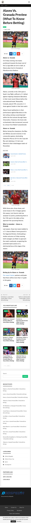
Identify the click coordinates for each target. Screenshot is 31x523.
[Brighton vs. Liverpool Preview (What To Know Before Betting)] (9, 313)
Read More (19, 521)
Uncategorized (8, 464)
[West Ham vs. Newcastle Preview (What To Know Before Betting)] (6, 179)
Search (5, 373)
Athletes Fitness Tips (9, 459)
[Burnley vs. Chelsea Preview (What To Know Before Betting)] (9, 332)
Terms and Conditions (14, 513)
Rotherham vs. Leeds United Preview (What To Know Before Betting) (7, 298)
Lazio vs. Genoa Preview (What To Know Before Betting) (14, 394)
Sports (5, 311)
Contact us (13, 507)
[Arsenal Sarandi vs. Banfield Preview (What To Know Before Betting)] (6, 155)
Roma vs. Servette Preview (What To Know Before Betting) (15, 397)
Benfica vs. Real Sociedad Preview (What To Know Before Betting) (24, 298)
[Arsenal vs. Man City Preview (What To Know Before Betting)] (6, 163)
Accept (13, 521)
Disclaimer (19, 510)
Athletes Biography (9, 456)
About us (21, 507)
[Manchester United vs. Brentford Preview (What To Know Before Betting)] (22, 332)
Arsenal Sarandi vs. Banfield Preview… (18, 154)
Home (6, 507)
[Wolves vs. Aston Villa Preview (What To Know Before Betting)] (6, 171)
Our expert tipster (8, 275)
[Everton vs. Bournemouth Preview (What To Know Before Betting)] (22, 313)
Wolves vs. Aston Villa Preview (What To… (19, 169)
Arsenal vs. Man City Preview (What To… (18, 162)
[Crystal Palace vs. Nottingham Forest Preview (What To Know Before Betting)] (9, 350)
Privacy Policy (10, 510)
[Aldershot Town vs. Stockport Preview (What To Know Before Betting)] (22, 350)
